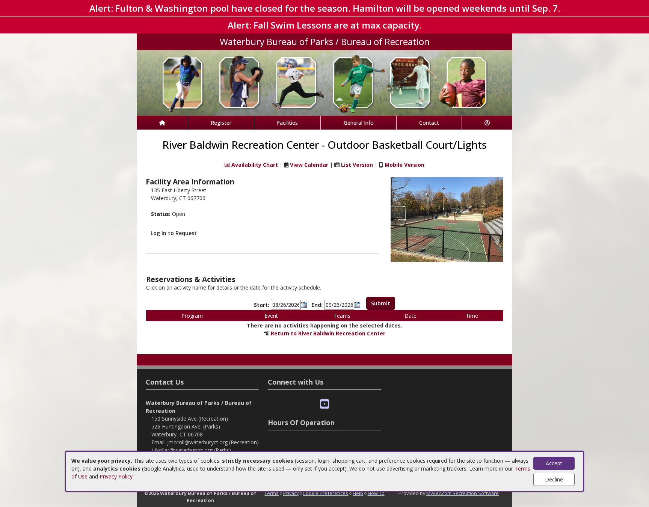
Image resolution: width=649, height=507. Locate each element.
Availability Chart (254, 164)
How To (376, 493)
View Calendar (309, 164)
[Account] (487, 123)
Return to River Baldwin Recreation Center (328, 333)
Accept (554, 463)
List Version (357, 164)
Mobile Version (404, 164)
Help (358, 493)
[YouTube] (324, 404)
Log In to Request (174, 233)
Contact (429, 122)
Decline (554, 479)
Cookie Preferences (325, 493)
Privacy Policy (116, 476)
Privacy (291, 493)
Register (221, 122)
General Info (359, 122)
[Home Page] (162, 123)
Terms (271, 493)
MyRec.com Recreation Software (462, 493)
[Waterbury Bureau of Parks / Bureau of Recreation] (324, 82)
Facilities (287, 122)
